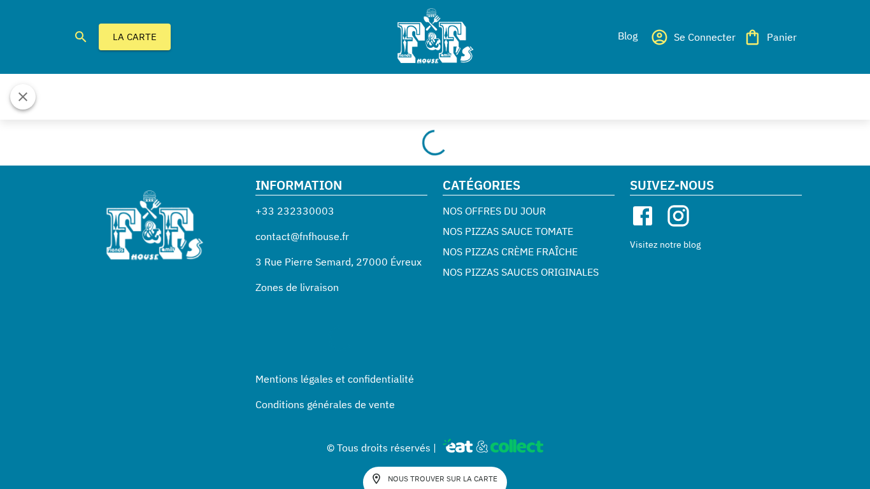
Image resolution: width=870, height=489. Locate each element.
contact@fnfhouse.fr (302, 236)
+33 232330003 (294, 210)
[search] (81, 37)
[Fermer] (23, 97)
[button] (627, 35)
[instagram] (678, 216)
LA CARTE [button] (135, 37)
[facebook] (642, 216)
